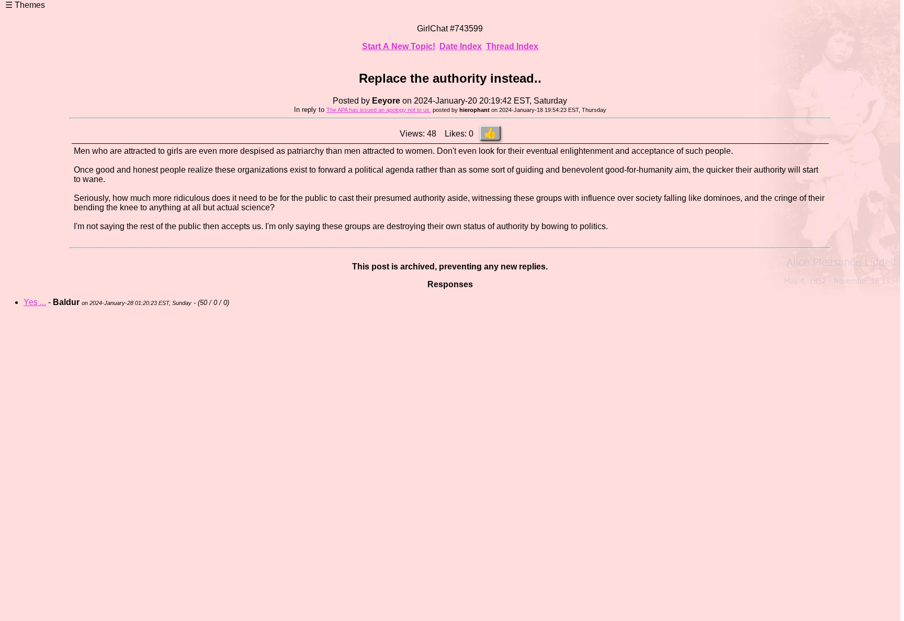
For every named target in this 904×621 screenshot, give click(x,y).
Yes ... (35, 302)
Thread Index (512, 46)
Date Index (460, 46)
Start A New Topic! (398, 46)
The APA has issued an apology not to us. (378, 110)
